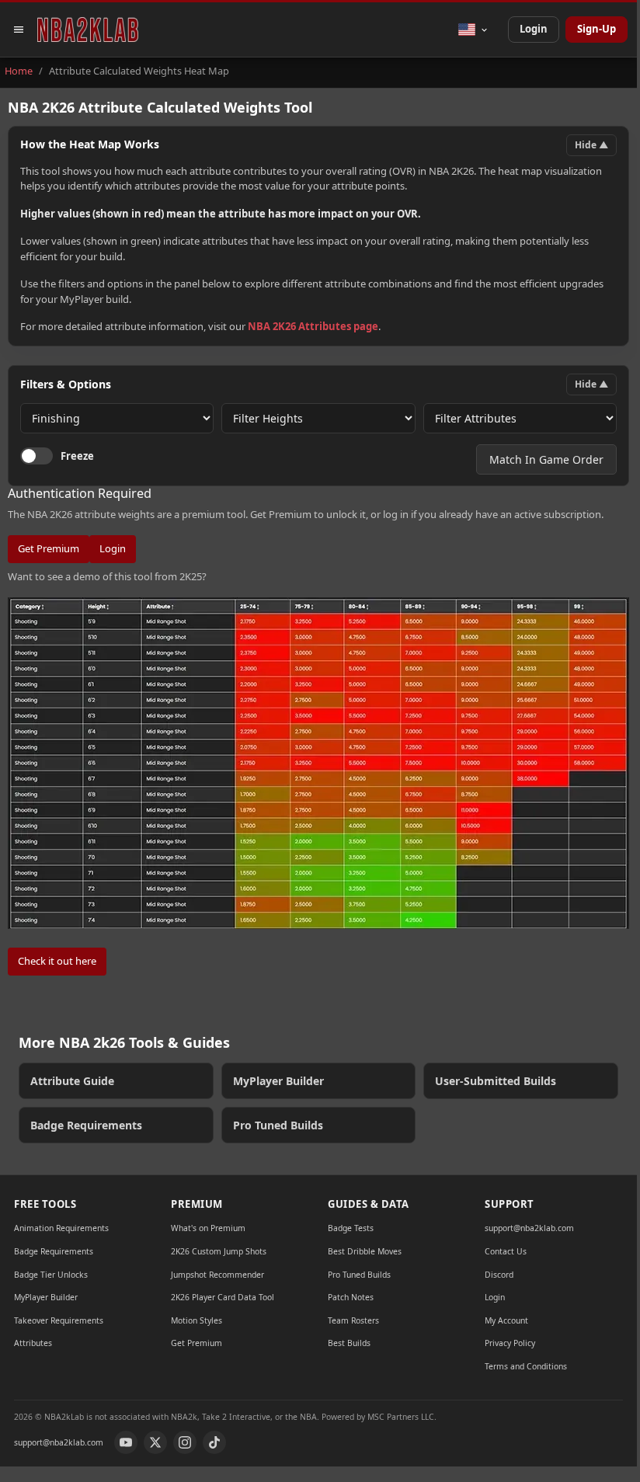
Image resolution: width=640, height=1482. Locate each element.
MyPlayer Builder (278, 1080)
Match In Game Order (546, 459)
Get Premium (48, 548)
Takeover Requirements (58, 1320)
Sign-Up (596, 29)
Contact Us (506, 1251)
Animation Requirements (61, 1228)
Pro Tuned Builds (278, 1125)
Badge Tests (351, 1228)
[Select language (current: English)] (473, 29)
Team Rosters (353, 1320)
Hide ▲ (591, 144)
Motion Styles (196, 1320)
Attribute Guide (72, 1080)
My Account (506, 1320)
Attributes (33, 1343)
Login (534, 29)
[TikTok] (214, 1442)
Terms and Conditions (526, 1366)
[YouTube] (125, 1442)
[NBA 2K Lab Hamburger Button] (18, 29)
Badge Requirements (86, 1125)
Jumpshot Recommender (217, 1274)
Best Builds (349, 1343)
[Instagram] (185, 1442)
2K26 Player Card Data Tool (222, 1297)
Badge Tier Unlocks (51, 1274)
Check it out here (57, 961)
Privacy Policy (510, 1343)
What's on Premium (208, 1228)
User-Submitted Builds (495, 1080)
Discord (499, 1274)
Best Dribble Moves (365, 1251)
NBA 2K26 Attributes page (313, 326)
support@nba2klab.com (529, 1228)
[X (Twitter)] (155, 1442)
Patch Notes (351, 1297)
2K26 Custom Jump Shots (218, 1251)
